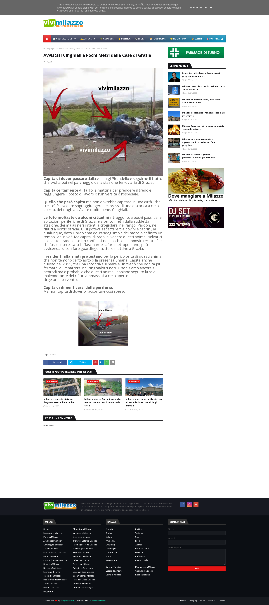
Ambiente (110, 540)
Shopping (110, 544)
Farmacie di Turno (51, 571)
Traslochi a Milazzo (52, 575)
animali (58, 48)
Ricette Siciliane (142, 574)
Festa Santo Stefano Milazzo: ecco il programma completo (201, 75)
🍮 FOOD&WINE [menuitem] (157, 38)
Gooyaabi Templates (98, 600)
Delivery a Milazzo (81, 564)
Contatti (222, 600)
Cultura (109, 536)
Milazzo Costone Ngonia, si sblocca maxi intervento (203, 114)
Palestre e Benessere (83, 568)
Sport (137, 536)
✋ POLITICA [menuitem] (124, 38)
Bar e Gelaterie (50, 556)
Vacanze (211, 600)
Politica (138, 529)
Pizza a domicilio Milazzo (55, 560)
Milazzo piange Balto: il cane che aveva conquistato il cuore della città (102, 402)
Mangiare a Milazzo (52, 533)
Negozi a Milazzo (51, 564)
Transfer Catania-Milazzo (85, 540)
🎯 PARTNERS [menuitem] (213, 38)
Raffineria (140, 556)
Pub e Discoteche (81, 560)
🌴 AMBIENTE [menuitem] (106, 38)
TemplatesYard (67, 600)
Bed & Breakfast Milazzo (55, 579)
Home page (48, 48)
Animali (138, 544)
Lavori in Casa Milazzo (83, 571)
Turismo (139, 533)
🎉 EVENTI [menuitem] (197, 38)
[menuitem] (47, 38)
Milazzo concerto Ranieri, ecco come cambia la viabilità (201, 101)
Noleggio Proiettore (52, 568)
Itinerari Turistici (113, 567)
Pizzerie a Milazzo (81, 552)
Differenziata (112, 552)
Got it (208, 7)
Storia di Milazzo (113, 574)
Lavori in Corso (142, 548)
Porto (108, 556)
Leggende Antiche (114, 570)
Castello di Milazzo (144, 570)
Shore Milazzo (50, 583)
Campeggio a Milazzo (53, 544)
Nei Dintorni (111, 560)
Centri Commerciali (82, 583)
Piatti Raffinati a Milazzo (54, 552)
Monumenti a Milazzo (145, 567)
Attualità (109, 529)
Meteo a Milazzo (51, 587)
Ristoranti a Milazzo (82, 556)
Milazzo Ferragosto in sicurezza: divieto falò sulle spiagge (203, 127)
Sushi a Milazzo (50, 548)
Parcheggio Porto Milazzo (85, 544)
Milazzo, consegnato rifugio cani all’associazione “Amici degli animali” (143, 402)
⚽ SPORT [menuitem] (140, 38)
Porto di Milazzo (51, 536)
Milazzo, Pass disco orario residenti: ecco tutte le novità (203, 88)
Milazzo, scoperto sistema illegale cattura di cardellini (58, 401)
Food (137, 540)
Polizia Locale (141, 560)
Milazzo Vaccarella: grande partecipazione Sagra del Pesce (198, 156)
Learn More (195, 7)
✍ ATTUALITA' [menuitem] (87, 38)
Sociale (109, 533)
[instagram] (189, 504)
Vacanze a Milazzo (82, 533)
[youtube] (195, 504)
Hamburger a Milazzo (83, 548)
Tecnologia (111, 548)
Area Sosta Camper (52, 540)
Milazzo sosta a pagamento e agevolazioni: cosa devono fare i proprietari (199, 142)
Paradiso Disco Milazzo (84, 579)
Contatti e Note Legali (83, 587)
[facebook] (182, 504)
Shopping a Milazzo (82, 529)
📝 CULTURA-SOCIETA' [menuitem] (64, 38)
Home (46, 529)
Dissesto (139, 552)
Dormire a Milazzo (81, 536)
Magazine (48, 591)
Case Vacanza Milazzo (83, 575)
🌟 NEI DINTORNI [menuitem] (178, 38)
